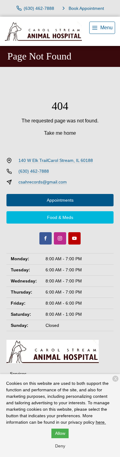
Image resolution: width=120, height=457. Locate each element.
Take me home (60, 133)
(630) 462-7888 (33, 171)
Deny (60, 445)
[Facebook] (45, 238)
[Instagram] (60, 238)
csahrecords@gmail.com (42, 181)
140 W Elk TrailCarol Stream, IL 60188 (55, 160)
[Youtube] (74, 238)
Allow (60, 433)
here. (101, 422)
